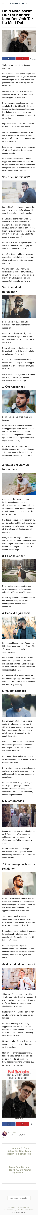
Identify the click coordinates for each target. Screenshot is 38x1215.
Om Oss (20, 1210)
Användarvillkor (23, 1207)
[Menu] (3, 3)
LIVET (4, 1137)
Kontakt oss (29, 1210)
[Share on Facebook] (8, 58)
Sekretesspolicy (10, 1210)
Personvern (12, 1207)
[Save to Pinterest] (22, 58)
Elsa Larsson (13, 1132)
